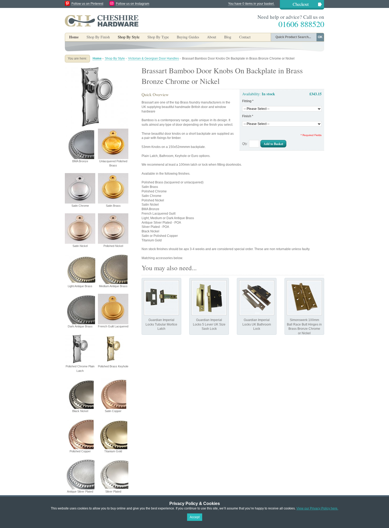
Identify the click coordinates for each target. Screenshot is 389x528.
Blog (227, 36)
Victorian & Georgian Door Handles (153, 58)
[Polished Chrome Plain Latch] (96, 67)
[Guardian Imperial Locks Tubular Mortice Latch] (161, 297)
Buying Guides (188, 36)
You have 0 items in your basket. (251, 4)
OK (320, 37)
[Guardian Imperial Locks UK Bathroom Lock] (256, 297)
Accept (195, 517)
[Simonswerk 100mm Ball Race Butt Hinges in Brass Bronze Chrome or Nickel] (304, 297)
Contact (245, 36)
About (211, 36)
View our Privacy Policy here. (317, 508)
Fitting (248, 101)
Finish (247, 116)
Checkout (301, 4)
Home (74, 37)
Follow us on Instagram (132, 4)
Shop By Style (115, 58)
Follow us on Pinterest (87, 4)
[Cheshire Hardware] (101, 21)
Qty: (245, 144)
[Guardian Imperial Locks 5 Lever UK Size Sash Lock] (209, 297)
